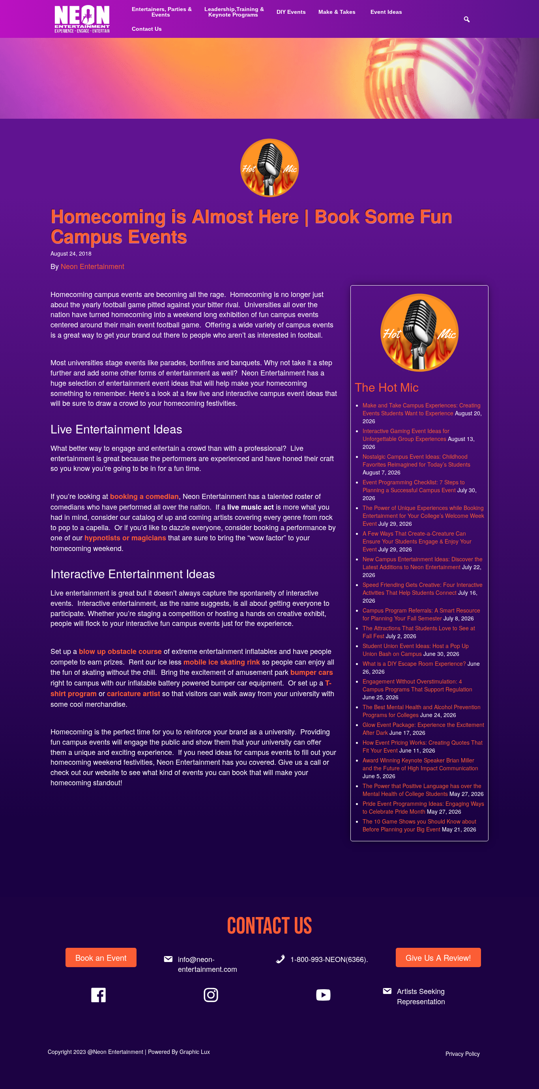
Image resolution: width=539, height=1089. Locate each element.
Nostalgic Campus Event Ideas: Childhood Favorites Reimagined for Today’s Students (416, 460)
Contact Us (147, 29)
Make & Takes (337, 12)
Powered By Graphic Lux (179, 1051)
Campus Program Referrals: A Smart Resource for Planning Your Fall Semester (421, 614)
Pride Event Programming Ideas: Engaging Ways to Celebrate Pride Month (423, 807)
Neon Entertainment (92, 266)
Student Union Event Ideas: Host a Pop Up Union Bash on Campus (416, 650)
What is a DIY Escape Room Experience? (414, 663)
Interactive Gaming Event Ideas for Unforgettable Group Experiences (406, 435)
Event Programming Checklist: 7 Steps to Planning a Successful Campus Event (414, 486)
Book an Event (101, 957)
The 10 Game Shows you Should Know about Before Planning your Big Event (419, 825)
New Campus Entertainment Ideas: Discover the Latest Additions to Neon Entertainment (423, 563)
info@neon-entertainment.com (207, 964)
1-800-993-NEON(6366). (329, 959)
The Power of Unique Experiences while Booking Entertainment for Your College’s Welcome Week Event (423, 515)
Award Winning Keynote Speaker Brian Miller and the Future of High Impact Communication (420, 764)
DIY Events (291, 12)
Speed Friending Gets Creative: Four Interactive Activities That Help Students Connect (423, 588)
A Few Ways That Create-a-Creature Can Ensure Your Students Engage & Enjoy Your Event (417, 541)
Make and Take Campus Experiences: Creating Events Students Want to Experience (422, 409)
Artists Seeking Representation (421, 996)
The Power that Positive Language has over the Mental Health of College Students (422, 790)
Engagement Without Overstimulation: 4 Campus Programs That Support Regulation (417, 685)
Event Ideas (386, 12)
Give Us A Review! (438, 957)
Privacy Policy (462, 1053)
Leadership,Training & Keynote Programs (234, 12)
